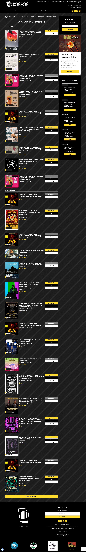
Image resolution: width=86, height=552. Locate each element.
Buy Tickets (51, 30)
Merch (25, 11)
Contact (9, 11)
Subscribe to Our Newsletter (49, 11)
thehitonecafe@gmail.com (62, 524)
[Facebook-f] (72, 11)
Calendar (17, 11)
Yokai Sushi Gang (34, 11)
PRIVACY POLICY (62, 531)
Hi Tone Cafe (23, 37)
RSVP (51, 57)
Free (70, 95)
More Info (51, 33)
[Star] (80, 11)
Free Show (51, 74)
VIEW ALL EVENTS (31, 496)
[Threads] (77, 11)
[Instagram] (75, 11)
